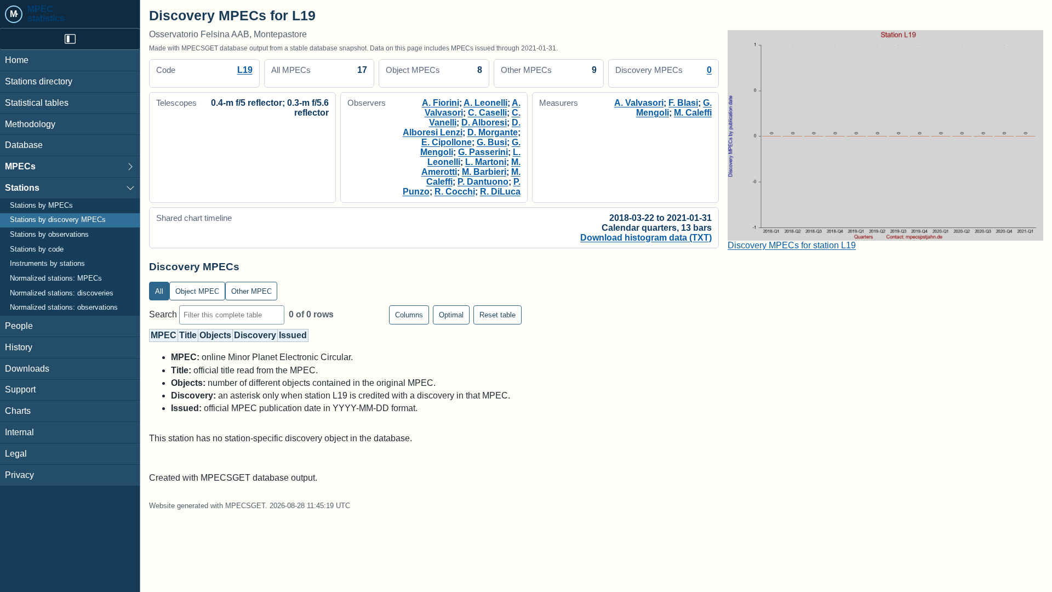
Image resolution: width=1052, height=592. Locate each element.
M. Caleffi (693, 112)
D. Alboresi (484, 122)
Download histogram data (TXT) (646, 237)
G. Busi (492, 142)
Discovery (255, 335)
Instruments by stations (47, 263)
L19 (245, 70)
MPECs (20, 166)
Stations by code (37, 249)
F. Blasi (683, 102)
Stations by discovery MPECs (58, 220)
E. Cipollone (446, 142)
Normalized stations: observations (64, 307)
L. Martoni (485, 162)
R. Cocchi (454, 191)
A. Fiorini (440, 102)
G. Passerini (483, 152)
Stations (22, 187)
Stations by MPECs (41, 205)
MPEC (163, 335)
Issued (293, 335)
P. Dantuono (483, 181)
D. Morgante (492, 132)
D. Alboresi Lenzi (462, 127)
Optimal (451, 315)
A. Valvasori (639, 102)
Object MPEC (197, 291)
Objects (215, 335)
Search (164, 314)
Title (188, 335)
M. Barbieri (484, 172)
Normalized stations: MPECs (56, 278)
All (159, 291)
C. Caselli (487, 112)
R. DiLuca (500, 191)
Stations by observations (49, 234)
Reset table (497, 315)
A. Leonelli (485, 102)
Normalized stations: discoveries (61, 293)
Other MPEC (251, 291)
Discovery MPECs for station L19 (792, 245)
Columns (409, 315)
